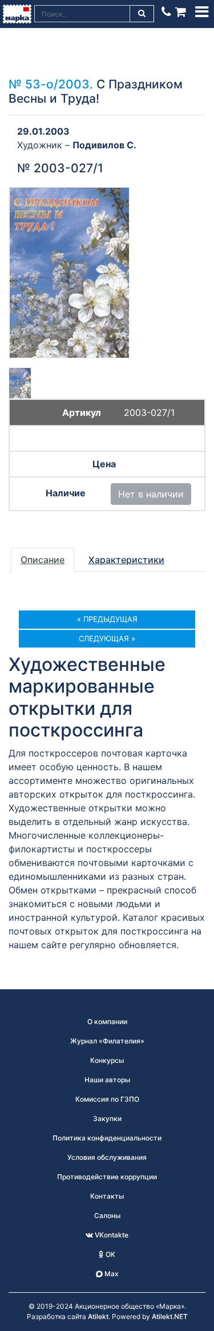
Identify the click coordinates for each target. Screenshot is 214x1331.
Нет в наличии (151, 494)
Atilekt (98, 1316)
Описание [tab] (42, 559)
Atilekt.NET (170, 1316)
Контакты (107, 1196)
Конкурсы (107, 1060)
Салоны (107, 1215)
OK (109, 1254)
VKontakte (110, 1235)
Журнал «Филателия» (107, 1041)
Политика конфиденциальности (107, 1138)
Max (111, 1273)
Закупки (107, 1118)
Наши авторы (107, 1079)
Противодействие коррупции (107, 1176)
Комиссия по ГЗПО (107, 1099)
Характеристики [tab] (126, 559)
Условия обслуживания (107, 1157)
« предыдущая (107, 619)
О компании (107, 1021)
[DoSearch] (142, 13)
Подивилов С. (104, 145)
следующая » (107, 638)
